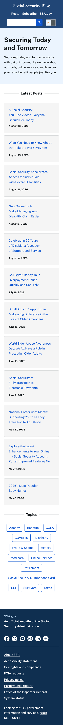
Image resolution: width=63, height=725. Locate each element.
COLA (50, 528)
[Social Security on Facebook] (7, 638)
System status (14, 698)
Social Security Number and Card (31, 578)
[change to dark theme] (51, 22)
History (46, 547)
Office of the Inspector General (25, 692)
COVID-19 (21, 538)
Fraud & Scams (22, 547)
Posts (15, 13)
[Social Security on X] (14, 638)
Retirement (31, 568)
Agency (14, 528)
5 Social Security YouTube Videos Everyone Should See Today (27, 115)
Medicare (17, 558)
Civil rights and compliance (22, 667)
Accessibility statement (20, 661)
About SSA (12, 655)
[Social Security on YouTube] (22, 638)
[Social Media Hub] (46, 638)
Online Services (41, 558)
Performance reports (18, 685)
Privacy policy (14, 679)
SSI (13, 588)
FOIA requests (14, 673)
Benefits (33, 528)
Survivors (29, 588)
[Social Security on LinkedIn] (38, 638)
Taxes (48, 588)
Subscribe (29, 13)
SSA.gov (46, 13)
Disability (41, 538)
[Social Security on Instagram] (30, 638)
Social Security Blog (31, 5)
